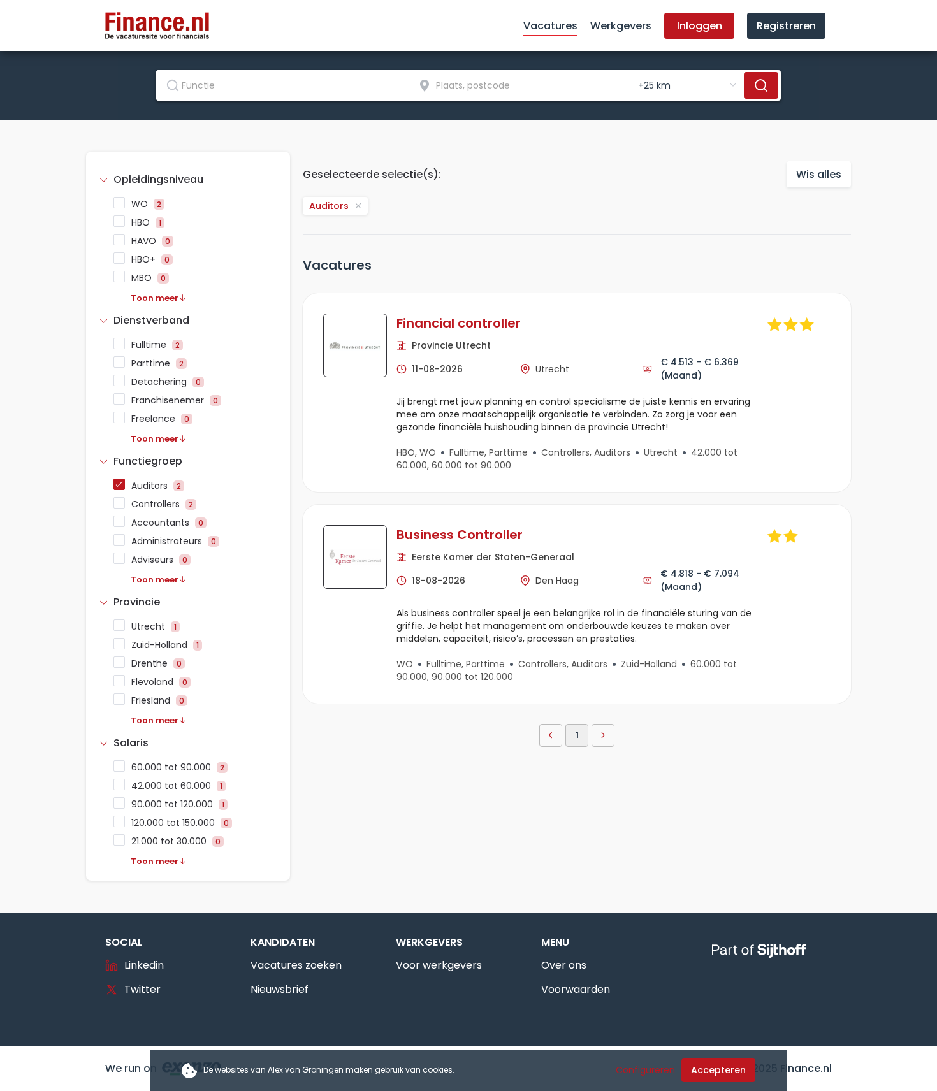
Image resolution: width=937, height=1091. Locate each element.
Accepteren (718, 1070)
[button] (188, 179)
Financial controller (458, 323)
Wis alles (818, 174)
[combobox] (283, 85)
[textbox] (283, 85)
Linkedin (144, 965)
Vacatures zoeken (296, 965)
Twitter (142, 989)
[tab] (188, 179)
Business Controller (459, 535)
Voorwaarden (575, 989)
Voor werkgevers (439, 965)
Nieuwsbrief (280, 989)
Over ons (563, 965)
